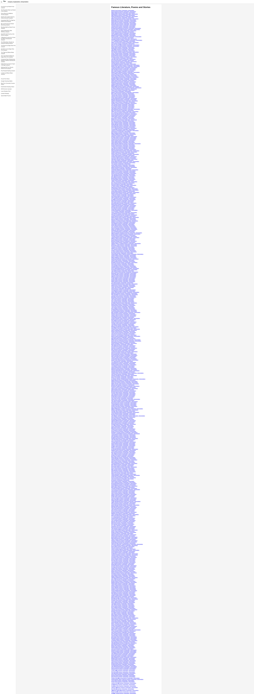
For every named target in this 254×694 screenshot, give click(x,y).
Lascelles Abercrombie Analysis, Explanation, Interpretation (125, 412)
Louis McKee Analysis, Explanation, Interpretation (123, 365)
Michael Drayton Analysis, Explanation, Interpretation (123, 390)
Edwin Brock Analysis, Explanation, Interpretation (122, 204)
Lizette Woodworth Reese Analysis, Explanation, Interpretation (125, 501)
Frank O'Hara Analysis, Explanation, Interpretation (123, 144)
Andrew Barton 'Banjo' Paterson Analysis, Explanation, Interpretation (127, 254)
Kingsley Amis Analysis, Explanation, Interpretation (123, 600)
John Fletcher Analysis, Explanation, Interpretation (123, 509)
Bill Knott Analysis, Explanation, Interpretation (122, 184)
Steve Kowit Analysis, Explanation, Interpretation (122, 423)
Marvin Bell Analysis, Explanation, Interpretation (122, 645)
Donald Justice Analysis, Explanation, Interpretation (123, 235)
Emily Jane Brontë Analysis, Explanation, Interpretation (124, 113)
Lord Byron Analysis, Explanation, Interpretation (122, 135)
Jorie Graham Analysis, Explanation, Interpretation (123, 307)
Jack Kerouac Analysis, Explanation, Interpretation (123, 661)
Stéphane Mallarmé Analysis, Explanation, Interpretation (124, 577)
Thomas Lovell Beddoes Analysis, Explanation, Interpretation (125, 433)
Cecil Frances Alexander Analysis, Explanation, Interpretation (125, 489)
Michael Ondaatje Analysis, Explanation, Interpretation (124, 241)
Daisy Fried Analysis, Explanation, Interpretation (122, 570)
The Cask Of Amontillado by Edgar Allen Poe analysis (7, 56)
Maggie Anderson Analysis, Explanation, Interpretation (124, 582)
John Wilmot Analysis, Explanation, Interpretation (122, 604)
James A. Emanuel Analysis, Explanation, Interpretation (124, 181)
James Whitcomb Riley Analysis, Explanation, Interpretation (125, 292)
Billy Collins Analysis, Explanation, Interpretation (122, 93)
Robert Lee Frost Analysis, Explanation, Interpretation (123, 30)
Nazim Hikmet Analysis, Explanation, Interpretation (123, 225)
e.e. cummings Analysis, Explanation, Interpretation (123, 41)
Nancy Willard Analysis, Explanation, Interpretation (123, 602)
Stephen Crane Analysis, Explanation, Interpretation (123, 222)
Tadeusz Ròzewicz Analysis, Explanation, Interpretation (124, 459)
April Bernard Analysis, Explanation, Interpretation (123, 644)
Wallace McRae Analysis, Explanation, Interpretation (123, 500)
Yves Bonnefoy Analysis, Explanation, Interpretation (123, 594)
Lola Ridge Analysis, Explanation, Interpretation (122, 603)
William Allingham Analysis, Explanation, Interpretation (124, 167)
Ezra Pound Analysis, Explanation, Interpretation (122, 60)
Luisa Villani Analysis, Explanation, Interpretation (122, 680)
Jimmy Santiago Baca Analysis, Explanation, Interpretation (125, 514)
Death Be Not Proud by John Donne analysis (7, 34)
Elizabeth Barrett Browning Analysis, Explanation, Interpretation (126, 28)
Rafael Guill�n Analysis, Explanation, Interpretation (123, 691)
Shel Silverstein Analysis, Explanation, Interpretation (123, 125)
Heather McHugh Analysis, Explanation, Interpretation (123, 405)
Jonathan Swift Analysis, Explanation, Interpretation (123, 84)
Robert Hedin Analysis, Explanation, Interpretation (123, 583)
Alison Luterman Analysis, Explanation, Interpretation (123, 474)
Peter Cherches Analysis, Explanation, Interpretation (123, 471)
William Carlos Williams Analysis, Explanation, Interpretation (125, 72)
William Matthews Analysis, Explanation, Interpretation (124, 257)
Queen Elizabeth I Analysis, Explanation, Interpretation (124, 343)
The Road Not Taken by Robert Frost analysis (8, 10)
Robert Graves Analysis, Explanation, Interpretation (123, 242)
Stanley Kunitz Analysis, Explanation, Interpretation (123, 444)
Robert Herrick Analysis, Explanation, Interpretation (123, 27)
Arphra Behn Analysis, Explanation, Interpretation (122, 224)
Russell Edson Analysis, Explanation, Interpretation (123, 162)
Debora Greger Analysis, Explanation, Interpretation (123, 663)
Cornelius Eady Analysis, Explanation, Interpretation (123, 556)
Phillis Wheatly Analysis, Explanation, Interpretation (123, 124)
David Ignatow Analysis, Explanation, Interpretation (123, 443)
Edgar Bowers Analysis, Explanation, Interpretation (123, 395)
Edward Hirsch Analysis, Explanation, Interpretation (123, 669)
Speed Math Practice (6, 95)
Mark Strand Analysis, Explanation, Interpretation (122, 200)
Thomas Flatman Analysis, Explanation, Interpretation (123, 639)
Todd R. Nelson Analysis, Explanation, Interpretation (123, 539)
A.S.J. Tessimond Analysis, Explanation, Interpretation (124, 128)
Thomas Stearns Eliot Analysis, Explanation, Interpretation (125, 77)
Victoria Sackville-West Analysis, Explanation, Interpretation (125, 550)
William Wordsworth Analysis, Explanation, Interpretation (124, 16)
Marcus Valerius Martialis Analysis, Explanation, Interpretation (125, 336)
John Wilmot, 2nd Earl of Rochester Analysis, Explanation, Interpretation (128, 415)
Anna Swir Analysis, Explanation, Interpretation (122, 376)
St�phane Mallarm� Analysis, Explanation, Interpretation (125, 690)
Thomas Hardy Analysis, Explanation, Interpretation (123, 25)
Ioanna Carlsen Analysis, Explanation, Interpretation (123, 627)
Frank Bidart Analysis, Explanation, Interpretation (122, 317)
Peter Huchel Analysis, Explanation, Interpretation (123, 511)
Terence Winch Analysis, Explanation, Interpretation (123, 608)
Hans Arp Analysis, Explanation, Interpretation (122, 547)
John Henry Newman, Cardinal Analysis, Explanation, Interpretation (127, 544)
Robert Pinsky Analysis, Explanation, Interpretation (123, 280)
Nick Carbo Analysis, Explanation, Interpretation (122, 579)
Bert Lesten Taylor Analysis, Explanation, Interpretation (124, 637)
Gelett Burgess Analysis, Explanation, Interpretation (123, 305)
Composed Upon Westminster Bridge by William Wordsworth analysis (8, 60)
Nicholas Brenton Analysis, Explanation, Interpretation (124, 354)
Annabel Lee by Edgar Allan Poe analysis (7, 49)
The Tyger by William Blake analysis (7, 53)
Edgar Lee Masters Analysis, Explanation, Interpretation (124, 229)
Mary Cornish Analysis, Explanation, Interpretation (123, 469)
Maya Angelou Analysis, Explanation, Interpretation (123, 132)
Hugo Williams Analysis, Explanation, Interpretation (123, 291)
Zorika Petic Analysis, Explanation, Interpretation (122, 476)
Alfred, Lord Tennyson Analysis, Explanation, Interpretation (125, 42)
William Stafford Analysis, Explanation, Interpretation (123, 134)
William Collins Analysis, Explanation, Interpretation (123, 238)
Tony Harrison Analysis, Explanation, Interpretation (123, 174)
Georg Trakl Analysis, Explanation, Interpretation (122, 426)
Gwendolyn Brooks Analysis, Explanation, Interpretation (124, 159)
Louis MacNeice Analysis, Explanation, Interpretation (123, 362)
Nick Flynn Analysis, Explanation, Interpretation (122, 352)
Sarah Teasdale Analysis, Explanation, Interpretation (123, 33)
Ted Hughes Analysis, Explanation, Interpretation (122, 108)
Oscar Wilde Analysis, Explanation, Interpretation (122, 73)
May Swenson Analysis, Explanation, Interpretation (123, 349)
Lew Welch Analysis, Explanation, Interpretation (122, 613)
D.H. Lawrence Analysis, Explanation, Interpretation (123, 112)
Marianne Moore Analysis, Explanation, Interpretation (123, 219)
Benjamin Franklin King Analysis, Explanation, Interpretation (125, 386)
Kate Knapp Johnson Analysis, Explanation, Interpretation (124, 618)
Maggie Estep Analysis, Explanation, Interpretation (123, 658)
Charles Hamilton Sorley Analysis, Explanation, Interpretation (125, 318)
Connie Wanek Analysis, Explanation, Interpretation (123, 413)
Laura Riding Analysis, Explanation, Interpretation (122, 367)
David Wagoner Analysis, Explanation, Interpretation (123, 484)
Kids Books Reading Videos (7, 86)
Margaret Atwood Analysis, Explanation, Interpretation (123, 99)
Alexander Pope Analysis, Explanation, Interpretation (123, 81)
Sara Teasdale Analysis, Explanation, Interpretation (123, 122)
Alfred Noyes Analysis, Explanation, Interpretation (122, 187)
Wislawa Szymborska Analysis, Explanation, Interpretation (125, 326)
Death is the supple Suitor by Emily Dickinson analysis (7, 17)
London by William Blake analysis (7, 73)
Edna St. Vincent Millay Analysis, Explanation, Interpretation (125, 45)
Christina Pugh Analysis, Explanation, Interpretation (123, 591)
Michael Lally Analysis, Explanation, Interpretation (123, 521)
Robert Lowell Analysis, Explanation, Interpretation (123, 331)
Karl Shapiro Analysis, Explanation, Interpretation (122, 264)
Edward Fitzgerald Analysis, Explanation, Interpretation (124, 369)
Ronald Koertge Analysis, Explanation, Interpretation (123, 424)
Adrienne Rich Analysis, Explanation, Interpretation (123, 96)
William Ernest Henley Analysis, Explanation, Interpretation (125, 217)
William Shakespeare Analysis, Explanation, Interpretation (124, 18)
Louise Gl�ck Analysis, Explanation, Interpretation (123, 670)
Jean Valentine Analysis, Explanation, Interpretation (123, 394)
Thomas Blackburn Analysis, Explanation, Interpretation (124, 463)
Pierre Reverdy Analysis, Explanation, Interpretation (123, 558)
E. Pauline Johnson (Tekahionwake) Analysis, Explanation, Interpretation (128, 379)
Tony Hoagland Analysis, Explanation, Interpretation (123, 520)
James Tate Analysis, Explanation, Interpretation (122, 287)
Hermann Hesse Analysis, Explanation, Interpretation (123, 275)
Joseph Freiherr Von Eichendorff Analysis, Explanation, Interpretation (127, 373)
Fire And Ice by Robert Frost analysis (7, 7)
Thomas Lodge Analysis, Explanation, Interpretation (123, 357)
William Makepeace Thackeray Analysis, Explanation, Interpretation (127, 408)
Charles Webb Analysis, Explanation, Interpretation (123, 518)
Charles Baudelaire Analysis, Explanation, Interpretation (124, 210)
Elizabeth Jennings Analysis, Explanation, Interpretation (124, 262)
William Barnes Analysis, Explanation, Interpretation (123, 380)
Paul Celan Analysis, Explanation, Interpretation (122, 263)
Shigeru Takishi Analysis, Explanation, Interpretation (123, 585)
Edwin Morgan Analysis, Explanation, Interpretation (123, 457)
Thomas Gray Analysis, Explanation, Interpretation (123, 94)
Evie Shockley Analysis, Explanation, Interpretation (123, 560)
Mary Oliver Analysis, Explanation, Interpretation (122, 110)
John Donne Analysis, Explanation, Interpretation (122, 17)
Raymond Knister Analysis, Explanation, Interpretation (124, 402)
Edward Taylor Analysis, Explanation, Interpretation (123, 313)
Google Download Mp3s (6, 81)
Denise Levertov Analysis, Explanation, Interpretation (123, 256)
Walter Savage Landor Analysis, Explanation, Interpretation (125, 383)
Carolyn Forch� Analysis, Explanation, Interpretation (123, 683)
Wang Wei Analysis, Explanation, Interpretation (122, 472)
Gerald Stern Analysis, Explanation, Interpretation (122, 396)
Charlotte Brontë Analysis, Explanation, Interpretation (123, 205)
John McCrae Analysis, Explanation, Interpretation (123, 148)
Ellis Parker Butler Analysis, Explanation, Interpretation (124, 467)
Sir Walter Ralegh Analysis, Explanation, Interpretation (124, 310)
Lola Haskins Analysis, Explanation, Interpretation (123, 575)
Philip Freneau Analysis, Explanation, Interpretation (123, 286)
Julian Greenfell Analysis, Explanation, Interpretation (123, 508)
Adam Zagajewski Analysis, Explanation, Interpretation (124, 330)
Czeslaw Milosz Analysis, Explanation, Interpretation (123, 266)
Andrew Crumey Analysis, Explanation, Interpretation (123, 589)
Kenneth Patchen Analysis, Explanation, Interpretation (124, 565)
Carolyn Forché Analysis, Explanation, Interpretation (123, 387)
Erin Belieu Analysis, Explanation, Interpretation (122, 574)
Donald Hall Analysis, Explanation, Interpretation (122, 664)
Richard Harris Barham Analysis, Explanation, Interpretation (125, 192)
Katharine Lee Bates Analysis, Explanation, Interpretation (124, 220)
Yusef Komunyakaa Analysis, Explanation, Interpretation (124, 351)
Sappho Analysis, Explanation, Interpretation (121, 62)
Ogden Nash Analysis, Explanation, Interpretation (122, 80)
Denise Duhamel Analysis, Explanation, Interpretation (123, 651)
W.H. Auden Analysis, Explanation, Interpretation (122, 71)
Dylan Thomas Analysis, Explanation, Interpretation (123, 53)
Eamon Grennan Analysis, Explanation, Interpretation (123, 431)
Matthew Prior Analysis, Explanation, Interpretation (123, 513)
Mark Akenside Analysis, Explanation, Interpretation (123, 338)
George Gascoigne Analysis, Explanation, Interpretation (124, 406)
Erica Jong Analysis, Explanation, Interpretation (122, 465)
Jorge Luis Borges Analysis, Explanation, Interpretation (124, 212)
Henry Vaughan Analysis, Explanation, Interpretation (123, 218)
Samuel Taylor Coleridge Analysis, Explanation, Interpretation (125, 29)
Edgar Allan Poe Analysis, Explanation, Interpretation (123, 20)
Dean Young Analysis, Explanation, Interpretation (122, 468)
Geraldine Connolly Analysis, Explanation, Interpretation (124, 432)
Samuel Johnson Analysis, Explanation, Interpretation (123, 314)
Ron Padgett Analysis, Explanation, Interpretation (122, 607)
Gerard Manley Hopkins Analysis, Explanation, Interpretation (125, 65)
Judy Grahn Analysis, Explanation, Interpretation (122, 299)
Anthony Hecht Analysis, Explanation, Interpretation (123, 206)
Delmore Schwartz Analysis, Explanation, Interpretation (124, 136)
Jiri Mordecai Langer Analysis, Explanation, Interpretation (124, 553)
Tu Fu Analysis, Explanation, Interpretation (121, 211)
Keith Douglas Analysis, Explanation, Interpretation (123, 261)
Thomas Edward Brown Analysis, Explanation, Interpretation (125, 370)
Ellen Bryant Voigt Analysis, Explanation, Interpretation (124, 507)
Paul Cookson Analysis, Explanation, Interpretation (123, 641)
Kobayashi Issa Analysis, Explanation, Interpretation (123, 230)
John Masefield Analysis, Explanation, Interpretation (123, 175)
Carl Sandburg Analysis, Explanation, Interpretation (123, 34)
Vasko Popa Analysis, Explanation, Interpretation (122, 180)
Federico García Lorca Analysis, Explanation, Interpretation (125, 154)
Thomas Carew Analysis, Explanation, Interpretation (123, 323)
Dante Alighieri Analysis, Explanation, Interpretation (123, 278)
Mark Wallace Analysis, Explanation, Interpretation (123, 593)
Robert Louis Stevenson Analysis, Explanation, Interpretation (125, 66)
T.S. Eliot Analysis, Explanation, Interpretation (122, 58)
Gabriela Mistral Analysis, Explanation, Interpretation (123, 420)
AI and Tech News (5, 78)
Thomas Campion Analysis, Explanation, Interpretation (124, 236)
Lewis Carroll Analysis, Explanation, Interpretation (123, 97)
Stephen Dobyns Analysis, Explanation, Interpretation (123, 534)
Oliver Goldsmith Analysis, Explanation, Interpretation (123, 197)
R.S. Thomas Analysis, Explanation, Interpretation (123, 182)
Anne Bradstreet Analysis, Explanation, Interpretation (123, 64)
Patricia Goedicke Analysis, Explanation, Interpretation (124, 572)
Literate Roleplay (5, 93)
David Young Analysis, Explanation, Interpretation (122, 625)
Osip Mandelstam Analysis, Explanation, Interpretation (124, 642)
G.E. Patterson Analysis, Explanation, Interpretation (123, 578)
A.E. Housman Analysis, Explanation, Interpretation (123, 198)
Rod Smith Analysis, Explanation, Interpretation (122, 656)
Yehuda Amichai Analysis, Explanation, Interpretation (123, 138)
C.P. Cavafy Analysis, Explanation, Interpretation (122, 117)
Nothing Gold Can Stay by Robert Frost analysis (7, 68)
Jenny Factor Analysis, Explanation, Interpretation (122, 601)
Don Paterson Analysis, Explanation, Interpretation (123, 616)
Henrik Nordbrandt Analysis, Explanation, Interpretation (124, 590)
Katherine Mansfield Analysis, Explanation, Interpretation (124, 100)
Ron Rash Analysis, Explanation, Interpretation (122, 253)
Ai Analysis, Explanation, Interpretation (120, 480)
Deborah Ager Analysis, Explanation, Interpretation (123, 371)
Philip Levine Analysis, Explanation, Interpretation (123, 90)
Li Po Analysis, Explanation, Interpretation (121, 91)
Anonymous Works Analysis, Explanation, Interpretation (124, 269)
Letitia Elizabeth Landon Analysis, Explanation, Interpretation (125, 475)
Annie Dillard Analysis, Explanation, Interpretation (123, 552)
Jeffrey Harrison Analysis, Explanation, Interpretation (123, 502)
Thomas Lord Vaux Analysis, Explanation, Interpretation (124, 609)
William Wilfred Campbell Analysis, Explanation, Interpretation (125, 234)
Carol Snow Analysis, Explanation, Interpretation (122, 621)
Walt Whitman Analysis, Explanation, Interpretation (123, 15)
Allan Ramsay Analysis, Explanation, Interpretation (123, 462)
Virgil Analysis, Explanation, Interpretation (121, 288)
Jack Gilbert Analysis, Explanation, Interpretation (122, 270)
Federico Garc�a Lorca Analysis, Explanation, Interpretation (125, 678)
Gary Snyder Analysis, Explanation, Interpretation (122, 301)
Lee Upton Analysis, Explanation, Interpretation (122, 282)
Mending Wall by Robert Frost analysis (8, 28)
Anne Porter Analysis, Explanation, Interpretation (122, 674)
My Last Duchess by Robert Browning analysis (7, 24)
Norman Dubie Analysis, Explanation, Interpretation (123, 675)
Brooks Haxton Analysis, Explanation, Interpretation (123, 581)
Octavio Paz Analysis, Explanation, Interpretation (122, 455)
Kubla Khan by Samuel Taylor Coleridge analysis (8, 64)
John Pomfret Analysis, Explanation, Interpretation (123, 563)
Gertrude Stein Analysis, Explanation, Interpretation (123, 411)
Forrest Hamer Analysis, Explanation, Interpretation (123, 551)
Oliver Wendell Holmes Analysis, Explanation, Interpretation (125, 150)
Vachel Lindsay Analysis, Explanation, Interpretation (123, 549)
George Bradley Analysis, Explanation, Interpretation (123, 622)
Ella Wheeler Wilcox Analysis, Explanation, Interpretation (124, 598)
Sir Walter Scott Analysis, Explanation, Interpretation (123, 199)
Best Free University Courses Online (8, 84)
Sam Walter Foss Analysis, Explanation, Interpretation (123, 327)
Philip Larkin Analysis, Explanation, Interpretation (122, 47)
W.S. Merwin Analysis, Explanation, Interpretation (122, 176)
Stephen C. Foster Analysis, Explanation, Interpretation (124, 244)
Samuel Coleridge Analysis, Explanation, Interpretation (124, 375)
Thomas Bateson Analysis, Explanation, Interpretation (123, 404)
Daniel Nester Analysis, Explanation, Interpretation (123, 659)
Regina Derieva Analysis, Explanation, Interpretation (123, 319)
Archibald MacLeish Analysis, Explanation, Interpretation (124, 188)
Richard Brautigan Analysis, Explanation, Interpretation (124, 245)
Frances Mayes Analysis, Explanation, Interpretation (123, 633)
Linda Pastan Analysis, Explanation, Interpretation (123, 165)
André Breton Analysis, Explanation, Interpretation (123, 491)
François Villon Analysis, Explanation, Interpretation (123, 393)
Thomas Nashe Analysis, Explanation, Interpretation (123, 289)
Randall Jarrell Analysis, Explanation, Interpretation (123, 146)
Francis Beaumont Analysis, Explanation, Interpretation (124, 311)
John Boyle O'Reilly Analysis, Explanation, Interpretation (124, 401)
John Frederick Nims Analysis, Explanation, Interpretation (124, 272)
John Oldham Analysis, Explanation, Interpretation (123, 453)
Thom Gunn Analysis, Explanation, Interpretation (122, 306)
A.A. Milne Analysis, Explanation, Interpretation (122, 425)
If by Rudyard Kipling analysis (8, 70)
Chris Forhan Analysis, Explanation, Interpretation (123, 519)
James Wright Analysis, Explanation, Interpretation (123, 142)
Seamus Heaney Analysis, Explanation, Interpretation (123, 74)
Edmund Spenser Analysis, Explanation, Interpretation (124, 61)
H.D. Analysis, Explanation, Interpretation (121, 163)
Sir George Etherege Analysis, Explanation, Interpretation (124, 449)
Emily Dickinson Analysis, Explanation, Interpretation (123, 11)
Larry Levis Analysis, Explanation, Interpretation (122, 440)
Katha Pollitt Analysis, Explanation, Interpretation (122, 596)
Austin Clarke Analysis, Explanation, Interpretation (123, 628)
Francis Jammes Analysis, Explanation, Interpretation (123, 667)
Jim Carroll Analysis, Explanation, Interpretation (122, 648)
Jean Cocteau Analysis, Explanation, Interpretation (123, 493)
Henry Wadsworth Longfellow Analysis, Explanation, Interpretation (126, 40)
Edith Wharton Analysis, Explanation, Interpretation (123, 470)
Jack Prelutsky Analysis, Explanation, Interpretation (123, 490)
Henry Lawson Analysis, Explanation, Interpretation (123, 123)
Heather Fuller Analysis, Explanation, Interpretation (123, 569)
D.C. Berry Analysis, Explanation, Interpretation (122, 525)
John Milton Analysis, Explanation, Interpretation (122, 49)
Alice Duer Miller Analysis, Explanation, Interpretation (123, 499)
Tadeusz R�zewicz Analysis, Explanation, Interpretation (124, 687)
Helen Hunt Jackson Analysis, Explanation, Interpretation (124, 382)
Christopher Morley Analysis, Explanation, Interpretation (124, 640)
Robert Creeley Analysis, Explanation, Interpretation (123, 193)
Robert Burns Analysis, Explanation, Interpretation (123, 48)
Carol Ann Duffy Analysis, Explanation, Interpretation (123, 157)
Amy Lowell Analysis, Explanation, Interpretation (122, 300)
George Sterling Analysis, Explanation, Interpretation (123, 588)
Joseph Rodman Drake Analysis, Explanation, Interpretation (125, 237)
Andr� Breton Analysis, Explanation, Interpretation (123, 684)
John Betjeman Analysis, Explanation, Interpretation (123, 345)
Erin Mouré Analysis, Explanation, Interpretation (122, 612)
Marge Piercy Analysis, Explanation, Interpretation (123, 118)
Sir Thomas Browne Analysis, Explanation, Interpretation (124, 545)
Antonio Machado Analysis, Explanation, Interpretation (124, 358)
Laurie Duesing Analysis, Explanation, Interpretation (123, 562)
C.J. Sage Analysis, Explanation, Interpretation (122, 516)
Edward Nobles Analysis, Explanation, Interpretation (123, 506)
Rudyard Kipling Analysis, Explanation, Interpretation (123, 24)
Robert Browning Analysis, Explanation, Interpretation (123, 21)
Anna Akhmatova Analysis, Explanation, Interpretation (123, 203)
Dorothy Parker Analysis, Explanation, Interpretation (123, 54)
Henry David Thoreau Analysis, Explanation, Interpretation (125, 190)
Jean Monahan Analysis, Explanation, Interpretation (123, 673)
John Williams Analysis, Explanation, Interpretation (123, 653)
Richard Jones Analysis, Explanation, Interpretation (123, 414)
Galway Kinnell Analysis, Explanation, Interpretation (123, 171)
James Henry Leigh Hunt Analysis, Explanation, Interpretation (125, 399)
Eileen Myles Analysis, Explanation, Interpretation (122, 546)
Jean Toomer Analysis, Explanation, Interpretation (122, 325)
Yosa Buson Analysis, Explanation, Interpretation (122, 324)
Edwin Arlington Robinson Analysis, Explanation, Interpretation (126, 143)
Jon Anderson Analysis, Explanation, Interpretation (123, 430)
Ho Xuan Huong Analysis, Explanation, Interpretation (123, 566)
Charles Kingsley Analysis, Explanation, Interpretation (123, 321)
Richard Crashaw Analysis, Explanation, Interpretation (124, 512)
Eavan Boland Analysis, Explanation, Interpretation (123, 239)
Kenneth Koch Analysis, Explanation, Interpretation (123, 346)
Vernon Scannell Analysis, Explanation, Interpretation (123, 173)
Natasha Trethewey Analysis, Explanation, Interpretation (124, 540)
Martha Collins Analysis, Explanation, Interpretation (123, 495)
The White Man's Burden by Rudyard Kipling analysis (7, 43)
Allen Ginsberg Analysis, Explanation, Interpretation (123, 69)
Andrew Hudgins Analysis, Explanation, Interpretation (123, 364)
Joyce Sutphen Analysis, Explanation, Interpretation (123, 482)
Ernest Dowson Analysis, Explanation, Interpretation (123, 216)
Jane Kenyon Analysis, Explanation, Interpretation (123, 333)
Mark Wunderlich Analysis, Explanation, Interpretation (123, 657)
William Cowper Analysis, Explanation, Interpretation (123, 276)
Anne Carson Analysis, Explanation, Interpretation (123, 606)
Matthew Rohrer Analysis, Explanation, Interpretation (123, 450)
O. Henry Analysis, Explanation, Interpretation (122, 186)
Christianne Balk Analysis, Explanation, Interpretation (123, 652)
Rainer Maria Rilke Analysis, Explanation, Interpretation (124, 75)
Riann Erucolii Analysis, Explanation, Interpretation (123, 527)
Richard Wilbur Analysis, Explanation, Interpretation (123, 179)
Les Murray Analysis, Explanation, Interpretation (122, 195)
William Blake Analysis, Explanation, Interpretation (123, 12)
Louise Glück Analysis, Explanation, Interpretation (123, 155)
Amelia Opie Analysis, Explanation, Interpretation (122, 350)
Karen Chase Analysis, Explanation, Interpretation (123, 531)
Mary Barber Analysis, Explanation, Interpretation (122, 464)
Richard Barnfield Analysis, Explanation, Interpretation (124, 483)
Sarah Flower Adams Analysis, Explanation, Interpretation (124, 360)
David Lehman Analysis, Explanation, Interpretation (123, 140)
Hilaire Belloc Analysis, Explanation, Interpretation (123, 116)
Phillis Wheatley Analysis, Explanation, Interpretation (123, 274)
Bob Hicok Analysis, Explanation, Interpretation (122, 344)
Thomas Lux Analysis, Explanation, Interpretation (122, 247)
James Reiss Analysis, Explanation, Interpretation (122, 584)
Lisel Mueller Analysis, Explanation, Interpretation (122, 213)
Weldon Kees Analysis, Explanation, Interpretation (123, 248)
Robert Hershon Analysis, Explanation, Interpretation (123, 619)
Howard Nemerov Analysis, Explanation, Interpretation (124, 267)
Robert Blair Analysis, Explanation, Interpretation (122, 564)
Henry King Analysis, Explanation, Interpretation (122, 478)
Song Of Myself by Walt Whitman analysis (6, 31)
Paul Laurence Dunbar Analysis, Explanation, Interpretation (125, 46)
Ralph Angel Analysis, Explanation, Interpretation (122, 481)
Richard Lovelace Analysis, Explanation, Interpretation (124, 56)
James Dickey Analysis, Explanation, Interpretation (123, 285)
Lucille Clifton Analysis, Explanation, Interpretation (123, 279)
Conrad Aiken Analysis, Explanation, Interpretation (123, 129)
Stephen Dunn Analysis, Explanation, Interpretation (123, 172)
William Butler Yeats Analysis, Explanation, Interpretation (124, 14)
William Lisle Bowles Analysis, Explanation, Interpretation (124, 409)
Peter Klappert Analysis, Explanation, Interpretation (123, 503)
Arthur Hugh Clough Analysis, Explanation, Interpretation (124, 388)
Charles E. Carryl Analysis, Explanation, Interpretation (123, 335)
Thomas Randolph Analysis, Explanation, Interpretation (124, 488)
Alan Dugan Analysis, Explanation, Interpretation (122, 407)
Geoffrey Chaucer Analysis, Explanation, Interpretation (124, 103)
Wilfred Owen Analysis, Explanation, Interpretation (123, 50)
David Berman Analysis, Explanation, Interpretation (123, 363)
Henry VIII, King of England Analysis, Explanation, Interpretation (126, 341)
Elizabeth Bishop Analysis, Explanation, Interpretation (123, 78)
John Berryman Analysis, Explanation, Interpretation (123, 59)
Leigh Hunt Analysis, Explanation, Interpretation (122, 194)
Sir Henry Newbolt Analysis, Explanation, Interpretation (124, 626)
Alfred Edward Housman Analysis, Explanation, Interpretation (125, 109)
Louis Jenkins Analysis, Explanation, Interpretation (123, 451)
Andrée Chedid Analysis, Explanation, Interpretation (123, 595)
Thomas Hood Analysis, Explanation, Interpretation (123, 166)
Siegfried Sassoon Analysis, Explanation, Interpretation (124, 151)
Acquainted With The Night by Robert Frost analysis (8, 21)
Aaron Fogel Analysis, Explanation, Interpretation (122, 654)
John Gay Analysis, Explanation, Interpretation (122, 418)
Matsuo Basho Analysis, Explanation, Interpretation (123, 281)
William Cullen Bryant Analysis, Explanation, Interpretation (125, 92)
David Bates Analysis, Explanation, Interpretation (122, 419)
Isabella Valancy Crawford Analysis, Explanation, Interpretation (126, 243)
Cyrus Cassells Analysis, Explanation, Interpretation (123, 631)
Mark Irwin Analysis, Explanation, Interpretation (122, 522)
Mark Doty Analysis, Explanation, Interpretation (122, 427)
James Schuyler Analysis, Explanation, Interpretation (123, 332)
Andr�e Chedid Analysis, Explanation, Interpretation (123, 693)
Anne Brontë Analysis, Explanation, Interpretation (122, 105)
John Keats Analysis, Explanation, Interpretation (122, 37)
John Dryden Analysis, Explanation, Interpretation (122, 104)
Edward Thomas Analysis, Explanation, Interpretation (123, 149)
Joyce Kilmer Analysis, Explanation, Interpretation (122, 106)
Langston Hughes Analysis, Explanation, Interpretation (124, 39)
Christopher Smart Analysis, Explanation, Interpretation (124, 541)
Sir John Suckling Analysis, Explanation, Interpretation (124, 251)
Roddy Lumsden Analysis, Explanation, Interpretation (123, 532)
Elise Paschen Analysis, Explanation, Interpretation (123, 676)
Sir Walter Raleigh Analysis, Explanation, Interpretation (124, 302)
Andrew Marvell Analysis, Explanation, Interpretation (123, 68)
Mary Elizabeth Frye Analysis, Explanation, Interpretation (124, 294)
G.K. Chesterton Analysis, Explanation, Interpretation (123, 226)
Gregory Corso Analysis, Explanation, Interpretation (123, 445)
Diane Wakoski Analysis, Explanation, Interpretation (123, 587)
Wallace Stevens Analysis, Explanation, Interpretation (123, 85)
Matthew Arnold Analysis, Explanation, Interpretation (123, 35)
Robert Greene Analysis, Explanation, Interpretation (123, 571)
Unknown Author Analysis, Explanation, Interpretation (123, 185)
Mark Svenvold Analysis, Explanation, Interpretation (123, 515)
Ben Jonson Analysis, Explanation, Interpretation (122, 121)
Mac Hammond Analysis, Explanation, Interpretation (123, 452)
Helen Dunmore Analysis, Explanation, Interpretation (123, 660)
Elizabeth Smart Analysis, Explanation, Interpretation (123, 437)
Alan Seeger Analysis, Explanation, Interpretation (122, 400)
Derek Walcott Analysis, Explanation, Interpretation (123, 127)
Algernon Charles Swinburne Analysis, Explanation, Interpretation (126, 232)
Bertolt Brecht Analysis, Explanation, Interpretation (123, 178)
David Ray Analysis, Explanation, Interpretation (122, 533)
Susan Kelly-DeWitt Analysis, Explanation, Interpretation (124, 530)
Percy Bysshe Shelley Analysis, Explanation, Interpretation (125, 52)
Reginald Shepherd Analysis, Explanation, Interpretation (124, 283)
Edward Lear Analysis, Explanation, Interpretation (122, 385)
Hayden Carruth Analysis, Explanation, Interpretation (123, 250)
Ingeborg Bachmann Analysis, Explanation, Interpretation (124, 438)
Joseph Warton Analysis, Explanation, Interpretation (123, 434)
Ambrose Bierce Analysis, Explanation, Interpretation (123, 316)
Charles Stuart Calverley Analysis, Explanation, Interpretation (125, 329)
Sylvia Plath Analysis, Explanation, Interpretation (122, 31)
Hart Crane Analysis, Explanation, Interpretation (122, 201)
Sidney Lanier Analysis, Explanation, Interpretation (123, 102)
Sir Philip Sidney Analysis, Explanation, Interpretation (123, 137)
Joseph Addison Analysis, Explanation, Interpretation (123, 255)
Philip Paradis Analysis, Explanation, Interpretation (123, 535)
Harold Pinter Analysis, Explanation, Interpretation (123, 568)
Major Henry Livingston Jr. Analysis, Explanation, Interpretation (126, 629)
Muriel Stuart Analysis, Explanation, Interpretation (122, 304)
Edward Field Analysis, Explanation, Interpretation (123, 610)
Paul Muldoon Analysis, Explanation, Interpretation (123, 223)
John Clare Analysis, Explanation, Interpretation (122, 160)
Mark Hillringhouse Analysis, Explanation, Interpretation (124, 538)
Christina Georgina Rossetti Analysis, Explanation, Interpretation (126, 87)
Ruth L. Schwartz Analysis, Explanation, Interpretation (123, 623)
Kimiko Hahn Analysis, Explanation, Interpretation (122, 496)
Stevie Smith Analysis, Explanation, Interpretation (122, 141)
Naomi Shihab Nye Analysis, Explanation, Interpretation (124, 355)
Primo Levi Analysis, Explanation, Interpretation (122, 377)
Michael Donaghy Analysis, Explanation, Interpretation (124, 597)
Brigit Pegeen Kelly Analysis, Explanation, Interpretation (124, 537)
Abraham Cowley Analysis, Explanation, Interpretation (124, 650)
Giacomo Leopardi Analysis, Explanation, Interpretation (124, 348)
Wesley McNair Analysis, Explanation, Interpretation (123, 543)
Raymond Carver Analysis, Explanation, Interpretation (123, 273)
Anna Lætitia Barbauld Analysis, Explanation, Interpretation (125, 268)
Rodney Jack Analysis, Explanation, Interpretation (123, 646)
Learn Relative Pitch (6, 91)
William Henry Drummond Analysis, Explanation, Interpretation (125, 339)
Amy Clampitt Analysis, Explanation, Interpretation (123, 231)
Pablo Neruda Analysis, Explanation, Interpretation (123, 83)
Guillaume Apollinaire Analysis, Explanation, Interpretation (125, 258)
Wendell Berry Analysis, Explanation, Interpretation (123, 342)
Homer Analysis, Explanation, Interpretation (121, 168)
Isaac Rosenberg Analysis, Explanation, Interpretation (123, 356)
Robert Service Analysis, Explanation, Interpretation (123, 22)
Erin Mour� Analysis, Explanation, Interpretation (122, 689)
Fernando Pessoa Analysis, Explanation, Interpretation (124, 557)
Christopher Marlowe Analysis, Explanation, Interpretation (124, 169)
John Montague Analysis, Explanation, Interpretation (123, 436)
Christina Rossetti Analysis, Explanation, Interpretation (124, 156)
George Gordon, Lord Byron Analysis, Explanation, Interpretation (126, 36)
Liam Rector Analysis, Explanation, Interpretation (122, 374)
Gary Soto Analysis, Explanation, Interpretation (122, 398)
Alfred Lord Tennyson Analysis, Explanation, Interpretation (124, 111)
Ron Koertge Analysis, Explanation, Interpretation (122, 524)
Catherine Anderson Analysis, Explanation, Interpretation (124, 555)
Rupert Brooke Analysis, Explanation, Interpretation (123, 55)
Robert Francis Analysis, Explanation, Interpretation (123, 428)
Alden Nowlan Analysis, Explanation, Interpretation (123, 421)
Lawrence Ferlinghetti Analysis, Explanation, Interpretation (125, 130)
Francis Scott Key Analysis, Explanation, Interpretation (124, 497)
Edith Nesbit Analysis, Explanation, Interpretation (122, 389)
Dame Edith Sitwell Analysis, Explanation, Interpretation (124, 486)
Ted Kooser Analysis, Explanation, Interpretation (122, 337)
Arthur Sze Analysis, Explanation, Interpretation (122, 620)
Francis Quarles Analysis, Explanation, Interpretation (123, 477)
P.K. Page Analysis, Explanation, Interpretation (122, 361)
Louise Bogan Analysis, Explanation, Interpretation (123, 191)
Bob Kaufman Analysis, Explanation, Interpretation (123, 487)
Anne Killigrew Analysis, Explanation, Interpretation (123, 417)
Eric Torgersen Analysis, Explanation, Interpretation (123, 634)
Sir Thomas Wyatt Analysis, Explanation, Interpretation (124, 88)
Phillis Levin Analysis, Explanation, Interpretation (122, 448)
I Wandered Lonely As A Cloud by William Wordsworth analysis (8, 38)
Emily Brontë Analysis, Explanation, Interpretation (122, 207)
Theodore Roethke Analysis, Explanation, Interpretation (124, 67)
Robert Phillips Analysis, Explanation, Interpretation (123, 647)
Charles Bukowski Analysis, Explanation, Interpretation (124, 98)
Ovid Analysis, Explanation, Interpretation (121, 131)
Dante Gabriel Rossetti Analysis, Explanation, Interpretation (125, 161)
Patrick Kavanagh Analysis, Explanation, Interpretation (124, 228)
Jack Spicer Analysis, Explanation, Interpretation (122, 632)
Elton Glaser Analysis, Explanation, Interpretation (122, 614)
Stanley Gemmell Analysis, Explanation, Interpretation (123, 494)
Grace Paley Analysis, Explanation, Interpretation (122, 461)
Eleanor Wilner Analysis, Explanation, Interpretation (123, 559)
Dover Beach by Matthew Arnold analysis (7, 14)
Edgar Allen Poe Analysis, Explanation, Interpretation (123, 23)
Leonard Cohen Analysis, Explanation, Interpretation (123, 295)
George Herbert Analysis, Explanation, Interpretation (123, 115)
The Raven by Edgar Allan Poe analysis (8, 46)
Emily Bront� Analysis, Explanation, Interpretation (123, 671)
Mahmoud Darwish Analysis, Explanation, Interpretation (124, 293)
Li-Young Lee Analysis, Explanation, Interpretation (123, 147)
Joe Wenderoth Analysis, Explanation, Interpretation (123, 665)
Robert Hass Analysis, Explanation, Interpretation (122, 298)
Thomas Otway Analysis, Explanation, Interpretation (123, 635)
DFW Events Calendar (6, 89)
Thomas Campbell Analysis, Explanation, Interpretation (124, 215)
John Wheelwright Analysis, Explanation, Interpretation (124, 666)
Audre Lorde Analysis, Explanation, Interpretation (122, 153)
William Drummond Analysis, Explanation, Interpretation (124, 381)
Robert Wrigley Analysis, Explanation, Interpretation (123, 615)
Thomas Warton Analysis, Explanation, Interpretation (123, 442)
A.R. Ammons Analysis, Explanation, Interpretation (123, 249)
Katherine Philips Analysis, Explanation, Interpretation (123, 368)
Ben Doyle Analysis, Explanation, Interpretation (122, 456)
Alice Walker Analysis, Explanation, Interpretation (122, 320)
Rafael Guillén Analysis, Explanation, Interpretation (123, 576)
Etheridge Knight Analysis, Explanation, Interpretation (123, 297)
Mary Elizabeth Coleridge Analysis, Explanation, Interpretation (125, 312)
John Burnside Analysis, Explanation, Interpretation (123, 439)
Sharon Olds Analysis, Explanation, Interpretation (122, 260)
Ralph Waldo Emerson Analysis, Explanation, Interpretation (125, 86)
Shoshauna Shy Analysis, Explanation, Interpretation (123, 526)
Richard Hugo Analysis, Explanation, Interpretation (123, 392)
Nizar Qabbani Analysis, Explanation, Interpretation (123, 308)
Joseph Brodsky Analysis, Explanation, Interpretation (123, 458)
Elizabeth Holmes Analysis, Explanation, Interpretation (124, 638)
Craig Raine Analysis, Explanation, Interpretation (122, 209)
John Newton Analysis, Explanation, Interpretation (123, 528)
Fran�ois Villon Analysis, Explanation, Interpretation (123, 686)
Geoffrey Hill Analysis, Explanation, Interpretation (122, 446)
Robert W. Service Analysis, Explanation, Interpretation (124, 119)
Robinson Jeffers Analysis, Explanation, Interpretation (123, 79)
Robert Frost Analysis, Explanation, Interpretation (122, 10)
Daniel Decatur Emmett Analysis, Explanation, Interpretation (125, 505)
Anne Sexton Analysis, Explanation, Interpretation (122, 43)
